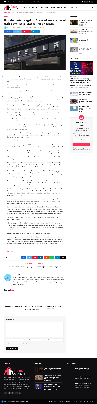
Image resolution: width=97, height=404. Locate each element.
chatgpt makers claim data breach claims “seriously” (82, 369)
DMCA (34, 1)
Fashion (52, 7)
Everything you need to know (83, 376)
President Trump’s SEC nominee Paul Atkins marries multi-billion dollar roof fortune (85, 39)
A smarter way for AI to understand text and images (85, 94)
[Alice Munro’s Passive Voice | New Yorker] (74, 49)
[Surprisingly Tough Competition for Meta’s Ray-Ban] (74, 101)
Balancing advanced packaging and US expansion (13, 307)
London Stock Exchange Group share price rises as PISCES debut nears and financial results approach (52, 378)
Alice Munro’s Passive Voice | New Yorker (85, 48)
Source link (10, 251)
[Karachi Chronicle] (11, 7)
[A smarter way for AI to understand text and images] (74, 94)
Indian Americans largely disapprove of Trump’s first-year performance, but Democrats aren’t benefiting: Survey (53, 387)
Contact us (28, 1)
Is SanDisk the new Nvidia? (54, 306)
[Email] (2, 96)
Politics (59, 7)
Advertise (21, 1)
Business (35, 7)
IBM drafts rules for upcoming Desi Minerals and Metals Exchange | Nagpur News (33, 308)
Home (9, 1)
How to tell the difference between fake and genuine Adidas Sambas (86, 30)
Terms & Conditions (50, 1)
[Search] (92, 7)
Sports (66, 7)
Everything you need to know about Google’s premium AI (83, 384)
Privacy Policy (40, 1)
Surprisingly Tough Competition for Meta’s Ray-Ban (85, 101)
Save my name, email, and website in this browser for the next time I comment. (27, 344)
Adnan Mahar (12, 27)
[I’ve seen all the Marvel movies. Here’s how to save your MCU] (39, 369)
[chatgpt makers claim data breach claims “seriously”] (69, 369)
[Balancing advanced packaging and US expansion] (13, 298)
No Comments (29, 27)
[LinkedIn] (2, 84)
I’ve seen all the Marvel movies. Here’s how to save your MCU (52, 369)
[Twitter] (2, 80)
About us (15, 1)
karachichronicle (24, 401)
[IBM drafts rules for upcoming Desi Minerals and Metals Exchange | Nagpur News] (34, 298)
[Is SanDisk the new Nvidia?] (56, 298)
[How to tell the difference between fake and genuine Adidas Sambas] (74, 31)
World (77, 7)
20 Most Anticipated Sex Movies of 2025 (85, 21)
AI (29, 7)
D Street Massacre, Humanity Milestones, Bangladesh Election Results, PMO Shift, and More (81, 81)
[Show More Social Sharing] (42, 31)
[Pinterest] (2, 88)
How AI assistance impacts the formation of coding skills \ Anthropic (85, 109)
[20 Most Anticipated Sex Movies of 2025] (74, 22)
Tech (72, 7)
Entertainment (44, 7)
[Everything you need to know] (69, 377)
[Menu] (5, 2)
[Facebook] (2, 77)
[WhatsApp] (2, 92)
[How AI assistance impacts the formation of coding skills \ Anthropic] (74, 108)
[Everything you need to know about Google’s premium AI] (69, 385)
